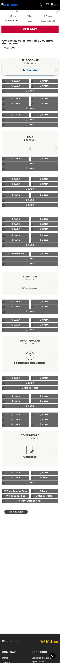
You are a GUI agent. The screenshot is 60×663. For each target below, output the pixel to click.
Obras (5, 658)
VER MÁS (30, 29)
